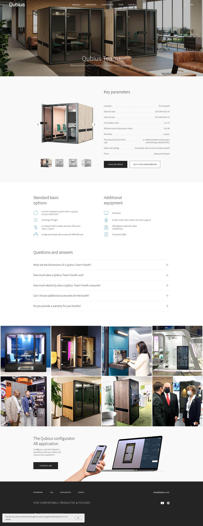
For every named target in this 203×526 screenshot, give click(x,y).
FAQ (51, 492)
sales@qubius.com (161, 492)
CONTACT (81, 492)
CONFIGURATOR (65, 492)
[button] (115, 164)
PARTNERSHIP (38, 492)
